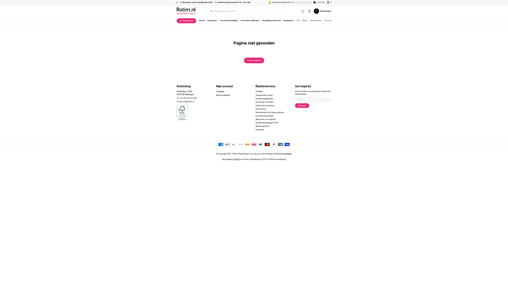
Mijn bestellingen (223, 95)
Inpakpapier (288, 20)
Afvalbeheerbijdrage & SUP (267, 123)
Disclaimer (260, 130)
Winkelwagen (325, 11)
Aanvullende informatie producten (270, 112)
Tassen (202, 20)
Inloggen (220, 91)
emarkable (287, 154)
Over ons (328, 20)
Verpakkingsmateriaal (271, 20)
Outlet (298, 20)
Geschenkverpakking (229, 20)
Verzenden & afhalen (264, 102)
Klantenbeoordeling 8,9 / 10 (292, 2)
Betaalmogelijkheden (264, 99)
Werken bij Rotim (263, 126)
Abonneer (302, 106)
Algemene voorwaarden (266, 119)
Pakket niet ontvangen (265, 105)
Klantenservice (315, 20)
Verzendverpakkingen (250, 20)
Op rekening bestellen (265, 116)
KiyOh (237, 159)
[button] (302, 11)
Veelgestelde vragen (264, 95)
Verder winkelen (254, 60)
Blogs (305, 20)
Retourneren (261, 109)
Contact (259, 91)
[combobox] (249, 11)
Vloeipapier (212, 20)
